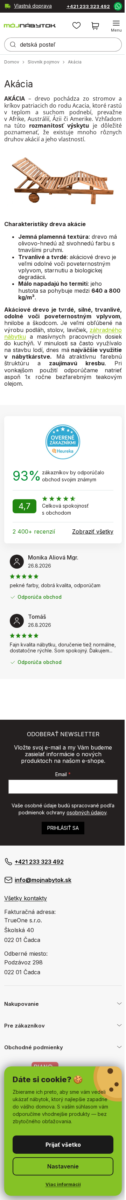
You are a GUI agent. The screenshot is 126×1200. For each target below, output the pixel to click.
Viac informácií (60, 1184)
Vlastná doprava (17, 6)
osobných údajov (86, 812)
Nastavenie (60, 1166)
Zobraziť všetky (92, 531)
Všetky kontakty (25, 898)
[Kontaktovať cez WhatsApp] (112, 6)
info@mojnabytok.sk (43, 879)
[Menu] (111, 26)
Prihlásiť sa (63, 828)
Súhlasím (60, 1144)
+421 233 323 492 (80, 6)
